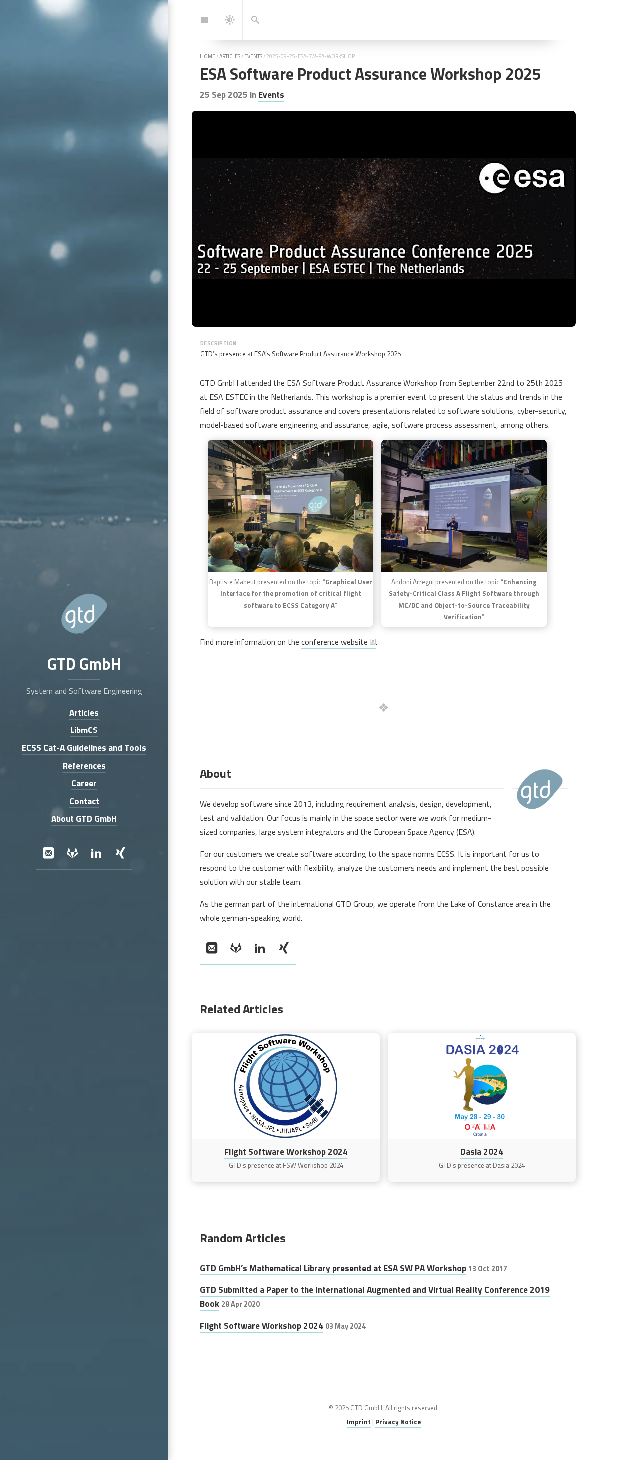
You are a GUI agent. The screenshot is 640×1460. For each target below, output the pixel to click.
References (84, 765)
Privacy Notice (398, 1422)
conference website (335, 642)
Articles (84, 712)
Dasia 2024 (482, 1151)
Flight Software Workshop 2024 (286, 1151)
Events (271, 94)
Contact (84, 801)
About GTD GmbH (84, 819)
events (253, 56)
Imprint (359, 1422)
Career (84, 783)
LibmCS (84, 730)
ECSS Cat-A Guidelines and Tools (84, 747)
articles (230, 56)
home (208, 56)
